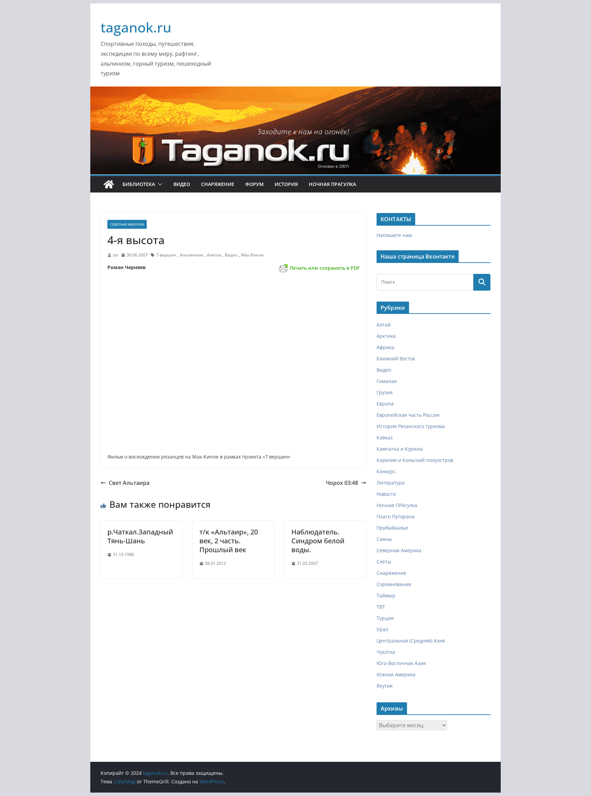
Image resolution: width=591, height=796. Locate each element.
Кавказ (385, 437)
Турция (385, 618)
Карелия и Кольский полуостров (415, 460)
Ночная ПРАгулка (332, 184)
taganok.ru (136, 27)
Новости (386, 494)
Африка (385, 347)
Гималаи (387, 381)
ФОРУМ (254, 184)
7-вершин (166, 255)
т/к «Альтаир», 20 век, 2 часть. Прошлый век (228, 540)
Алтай (384, 324)
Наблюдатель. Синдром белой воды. (317, 540)
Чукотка (386, 652)
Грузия (385, 392)
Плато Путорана (396, 516)
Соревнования (394, 584)
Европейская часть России (408, 415)
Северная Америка (127, 224)
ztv (115, 255)
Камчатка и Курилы (400, 449)
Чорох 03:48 (342, 483)
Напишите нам (394, 235)
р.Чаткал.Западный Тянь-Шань (140, 536)
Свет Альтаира (129, 483)
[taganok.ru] (109, 184)
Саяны (384, 539)
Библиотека (138, 184)
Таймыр (386, 595)
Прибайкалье (392, 528)
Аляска (214, 255)
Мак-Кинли (252, 255)
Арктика (386, 336)
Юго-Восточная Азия (401, 663)
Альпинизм (191, 255)
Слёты (384, 561)
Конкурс (386, 471)
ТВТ (381, 606)
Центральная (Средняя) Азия (411, 640)
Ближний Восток (396, 358)
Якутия (385, 685)
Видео (181, 184)
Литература (391, 482)
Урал (382, 629)
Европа (385, 403)
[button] (158, 184)
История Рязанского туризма (411, 426)
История (286, 184)
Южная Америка (396, 674)
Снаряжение (217, 184)
